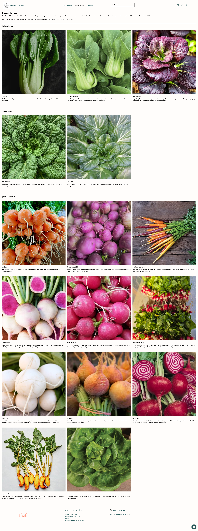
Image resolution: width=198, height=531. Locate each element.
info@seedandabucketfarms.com (74, 520)
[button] (187, 5)
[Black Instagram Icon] (111, 510)
